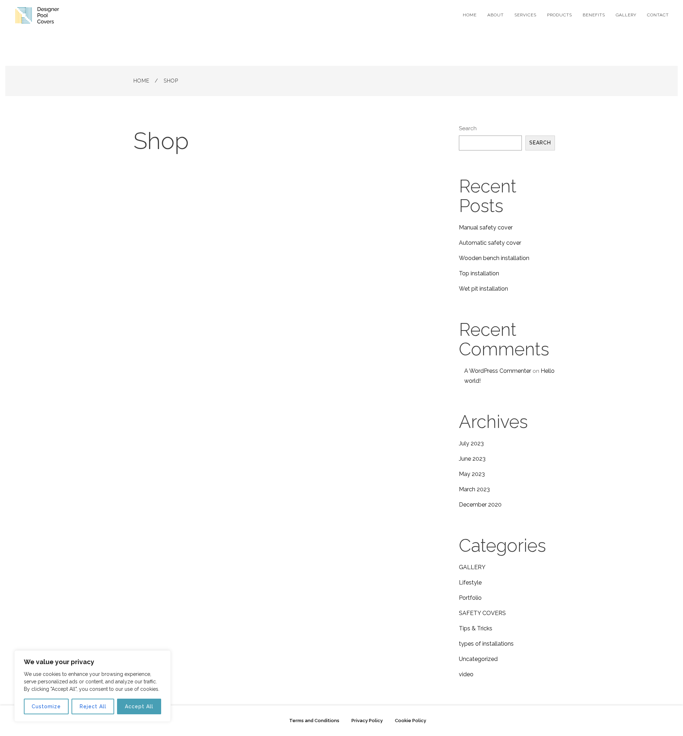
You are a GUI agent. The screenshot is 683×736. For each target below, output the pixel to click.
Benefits (594, 14)
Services (525, 14)
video (466, 674)
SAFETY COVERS (482, 613)
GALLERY (472, 567)
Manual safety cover (486, 227)
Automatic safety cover (490, 242)
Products (559, 14)
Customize (46, 706)
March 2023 (474, 489)
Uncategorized (478, 659)
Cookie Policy (410, 720)
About (495, 14)
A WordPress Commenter (497, 370)
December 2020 (480, 504)
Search (468, 128)
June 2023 (472, 458)
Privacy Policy (367, 720)
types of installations (486, 643)
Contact (658, 14)
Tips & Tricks (475, 628)
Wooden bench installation (494, 258)
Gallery (626, 14)
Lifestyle (470, 582)
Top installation (479, 273)
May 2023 (472, 474)
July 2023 (471, 443)
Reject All (93, 706)
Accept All (139, 706)
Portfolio (470, 597)
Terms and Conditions (314, 720)
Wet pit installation (483, 288)
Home (470, 14)
